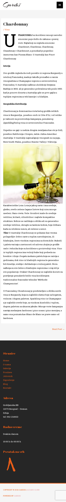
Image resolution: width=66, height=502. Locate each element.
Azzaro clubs (33, 490)
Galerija (7, 368)
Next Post (58, 329)
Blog (5, 384)
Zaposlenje (8, 380)
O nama (7, 364)
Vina (7, 29)
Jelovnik (8, 376)
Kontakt (7, 387)
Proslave (7, 372)
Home (6, 360)
